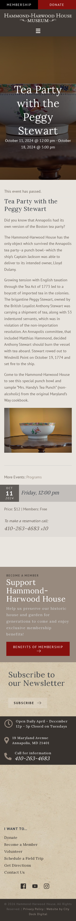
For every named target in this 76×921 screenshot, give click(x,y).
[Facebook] (23, 886)
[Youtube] (35, 886)
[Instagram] (46, 886)
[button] (19, 4)
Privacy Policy (33, 909)
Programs (34, 477)
